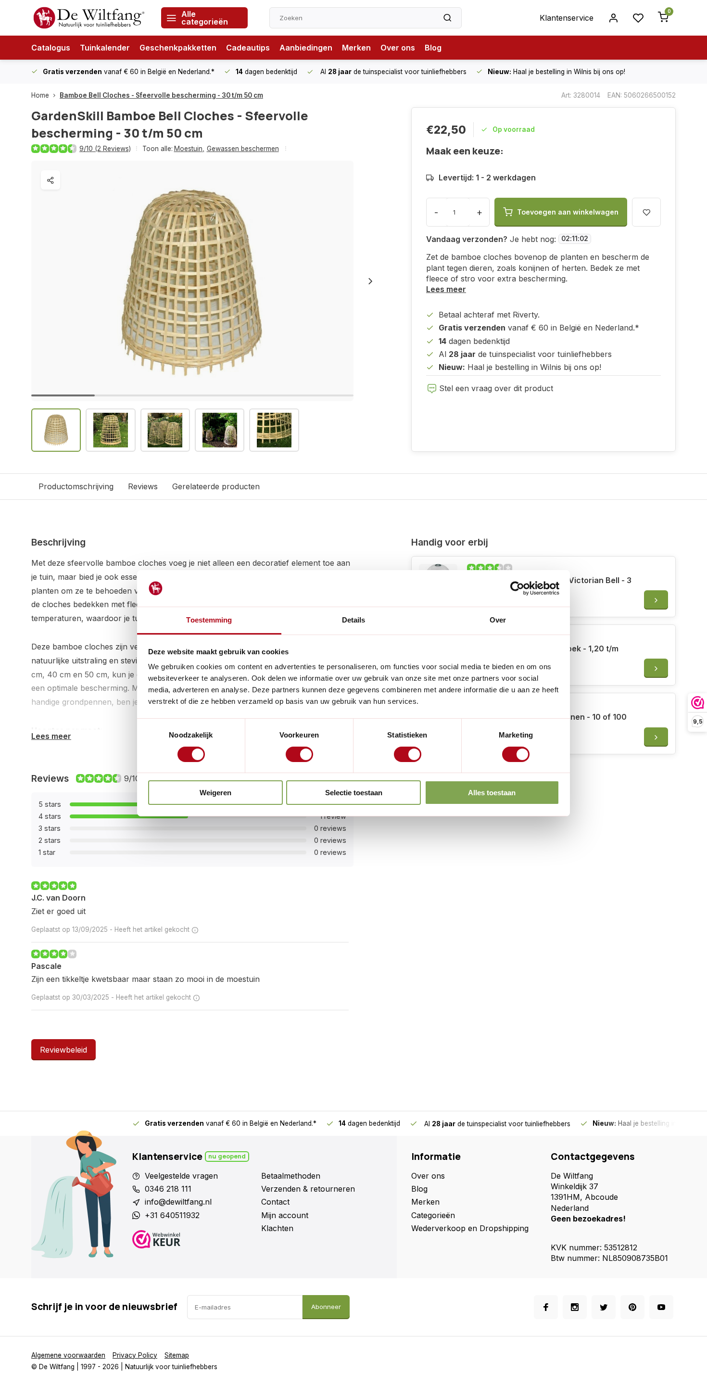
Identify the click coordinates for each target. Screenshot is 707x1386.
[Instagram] (575, 1307)
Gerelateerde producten (216, 486)
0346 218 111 (168, 1189)
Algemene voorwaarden (68, 1355)
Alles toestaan (492, 792)
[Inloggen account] (613, 17)
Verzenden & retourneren (308, 1189)
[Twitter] (604, 1307)
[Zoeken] (447, 17)
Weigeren (215, 792)
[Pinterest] (632, 1307)
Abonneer (326, 1306)
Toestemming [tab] (209, 620)
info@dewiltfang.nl (178, 1202)
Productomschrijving (76, 486)
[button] (370, 281)
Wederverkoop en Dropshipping (470, 1228)
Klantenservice (566, 18)
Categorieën (433, 1215)
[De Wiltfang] (89, 17)
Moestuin (189, 149)
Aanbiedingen (305, 47)
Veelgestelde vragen (181, 1176)
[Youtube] (661, 1307)
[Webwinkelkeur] (193, 1240)
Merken (356, 47)
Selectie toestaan (353, 792)
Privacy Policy (135, 1355)
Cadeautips (248, 47)
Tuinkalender (105, 47)
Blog (433, 47)
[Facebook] (546, 1307)
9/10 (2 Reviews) (105, 149)
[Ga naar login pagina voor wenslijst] (638, 17)
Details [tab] (354, 620)
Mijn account (284, 1215)
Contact (275, 1202)
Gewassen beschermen (243, 149)
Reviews (143, 486)
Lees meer (446, 289)
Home (40, 95)
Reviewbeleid (63, 1050)
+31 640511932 (172, 1215)
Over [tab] (498, 620)
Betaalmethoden (290, 1176)
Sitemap (176, 1355)
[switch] (299, 754)
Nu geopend (227, 1156)
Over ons (397, 47)
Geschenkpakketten (177, 47)
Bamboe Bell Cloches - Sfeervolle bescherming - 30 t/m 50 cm (161, 95)
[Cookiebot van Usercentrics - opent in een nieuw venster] (517, 588)
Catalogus (50, 47)
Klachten (277, 1228)
